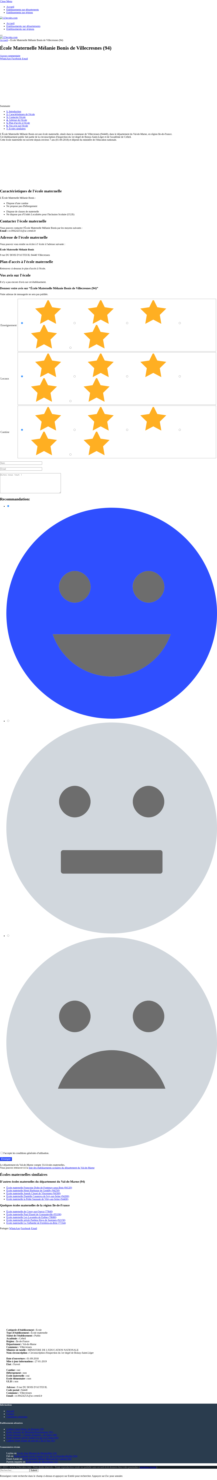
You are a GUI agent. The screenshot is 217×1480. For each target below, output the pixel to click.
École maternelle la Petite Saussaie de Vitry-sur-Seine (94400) (37, 1199)
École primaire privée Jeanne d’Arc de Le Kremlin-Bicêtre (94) (45, 1456)
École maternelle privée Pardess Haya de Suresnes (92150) (35, 1220)
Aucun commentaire (10, 55)
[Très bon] (101, 323)
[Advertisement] (95, 82)
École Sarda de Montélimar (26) (42, 1461)
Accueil (10, 6)
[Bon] (153, 323)
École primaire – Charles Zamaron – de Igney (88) (31, 1435)
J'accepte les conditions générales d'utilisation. (26, 1153)
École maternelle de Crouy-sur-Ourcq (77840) (29, 1211)
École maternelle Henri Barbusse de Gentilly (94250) (33, 1190)
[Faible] (44, 347)
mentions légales (148, 1467)
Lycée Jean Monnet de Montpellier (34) (37, 1453)
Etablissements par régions (19, 12)
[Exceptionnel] (48, 323)
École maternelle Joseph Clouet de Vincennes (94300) (33, 1193)
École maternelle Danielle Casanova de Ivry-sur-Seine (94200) (37, 1196)
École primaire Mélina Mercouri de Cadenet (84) (47, 1459)
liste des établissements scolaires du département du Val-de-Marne (62, 1167)
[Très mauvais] (96, 347)
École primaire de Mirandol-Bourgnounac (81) (29, 1432)
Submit (34, 1470)
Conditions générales (16, 1416)
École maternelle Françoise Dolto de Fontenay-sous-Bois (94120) (39, 1187)
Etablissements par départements (22, 9)
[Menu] (1, 35)
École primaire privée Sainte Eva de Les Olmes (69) (32, 1437)
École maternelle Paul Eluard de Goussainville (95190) (33, 1214)
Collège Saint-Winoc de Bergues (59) (25, 1429)
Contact (10, 1414)
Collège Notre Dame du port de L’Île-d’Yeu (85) (30, 1440)
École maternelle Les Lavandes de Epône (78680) (31, 1217)
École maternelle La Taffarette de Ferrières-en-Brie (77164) (36, 1223)
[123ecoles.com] (8, 18)
